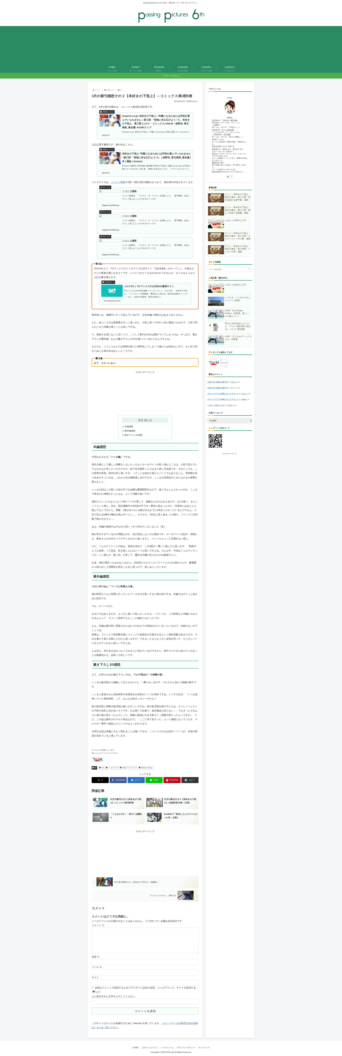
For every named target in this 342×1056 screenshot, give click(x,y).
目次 (140, 420)
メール (97, 967)
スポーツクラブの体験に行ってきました (223, 394)
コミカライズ (113, 768)
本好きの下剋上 (146, 768)
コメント (98, 925)
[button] (190, 780)
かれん (230, 117)
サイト (95, 977)
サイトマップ (203, 1048)
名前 (96, 956)
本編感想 (129, 426)
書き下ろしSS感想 (134, 435)
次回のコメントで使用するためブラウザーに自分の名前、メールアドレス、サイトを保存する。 (146, 987)
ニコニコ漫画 (118, 182)
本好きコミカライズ (129, 768)
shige (243, 399)
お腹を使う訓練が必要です (217, 382)
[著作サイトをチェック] (228, 176)
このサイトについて (149, 1048)
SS (103, 768)
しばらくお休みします (216, 405)
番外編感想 (130, 430)
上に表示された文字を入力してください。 (114, 996)
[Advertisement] (171, 44)
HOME (135, 1048)
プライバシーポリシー (186, 1048)
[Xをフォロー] (231, 176)
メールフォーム (167, 1048)
